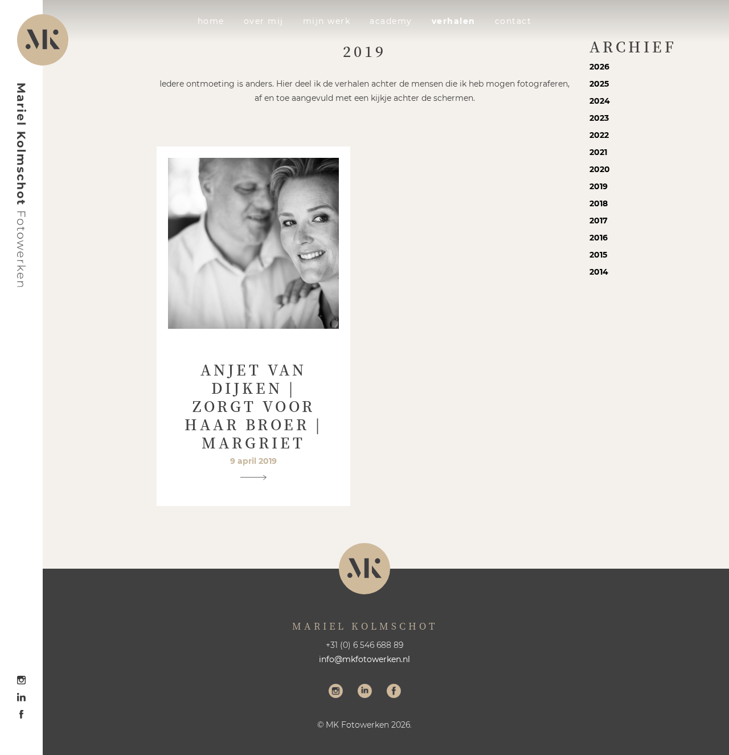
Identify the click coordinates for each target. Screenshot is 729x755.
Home (211, 21)
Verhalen (454, 21)
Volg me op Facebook (394, 692)
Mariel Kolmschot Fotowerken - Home (21, 185)
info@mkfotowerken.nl (364, 659)
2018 (598, 203)
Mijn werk (327, 21)
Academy (391, 21)
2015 (598, 255)
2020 (599, 169)
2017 (598, 220)
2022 (599, 135)
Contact (513, 21)
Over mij (264, 21)
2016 (598, 237)
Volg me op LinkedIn (365, 692)
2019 (598, 186)
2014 (598, 272)
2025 (599, 84)
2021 (598, 152)
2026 (599, 67)
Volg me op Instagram (336, 692)
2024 (599, 101)
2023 (599, 118)
